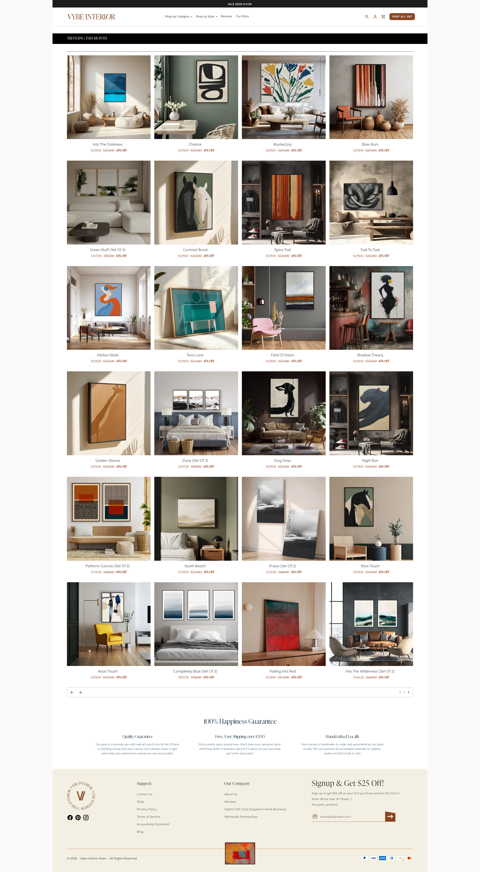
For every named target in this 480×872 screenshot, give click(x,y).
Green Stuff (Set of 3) (107, 250)
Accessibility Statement (153, 824)
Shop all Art (402, 16)
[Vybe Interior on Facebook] (70, 817)
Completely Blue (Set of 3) (195, 671)
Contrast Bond (195, 250)
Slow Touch (370, 566)
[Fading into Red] (284, 624)
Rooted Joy (282, 145)
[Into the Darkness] (109, 97)
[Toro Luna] (196, 308)
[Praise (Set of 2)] (284, 519)
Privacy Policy (147, 809)
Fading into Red (283, 671)
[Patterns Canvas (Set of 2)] (109, 519)
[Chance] (196, 97)
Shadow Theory (370, 355)
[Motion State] (109, 308)
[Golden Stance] (109, 413)
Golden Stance (107, 461)
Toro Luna (195, 355)
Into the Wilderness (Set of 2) (370, 671)
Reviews (226, 16)
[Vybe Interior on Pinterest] (78, 817)
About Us (230, 794)
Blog (140, 832)
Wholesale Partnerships (241, 817)
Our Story (242, 16)
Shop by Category (177, 16)
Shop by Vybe (205, 16)
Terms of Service (148, 817)
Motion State (107, 355)
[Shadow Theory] (371, 308)
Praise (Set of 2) (282, 566)
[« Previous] (72, 692)
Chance (195, 145)
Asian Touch (108, 671)
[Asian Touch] (109, 624)
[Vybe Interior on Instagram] (86, 817)
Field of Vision (282, 355)
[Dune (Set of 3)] (196, 413)
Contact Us (144, 794)
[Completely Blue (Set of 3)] (196, 624)
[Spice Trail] (284, 203)
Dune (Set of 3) (195, 461)
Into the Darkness (108, 145)
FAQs (140, 802)
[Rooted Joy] (284, 97)
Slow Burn (370, 145)
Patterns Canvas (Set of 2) (108, 566)
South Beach (195, 566)
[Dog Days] (284, 413)
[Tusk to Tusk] (371, 203)
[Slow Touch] (371, 519)
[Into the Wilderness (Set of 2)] (371, 624)
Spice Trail (282, 250)
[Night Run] (371, 413)
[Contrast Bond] (196, 203)
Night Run (370, 461)
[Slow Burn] (371, 97)
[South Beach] (196, 519)
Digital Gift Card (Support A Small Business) (255, 809)
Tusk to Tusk (370, 250)
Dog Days (282, 461)
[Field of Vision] (284, 308)
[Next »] (80, 692)
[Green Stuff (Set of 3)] (109, 203)
